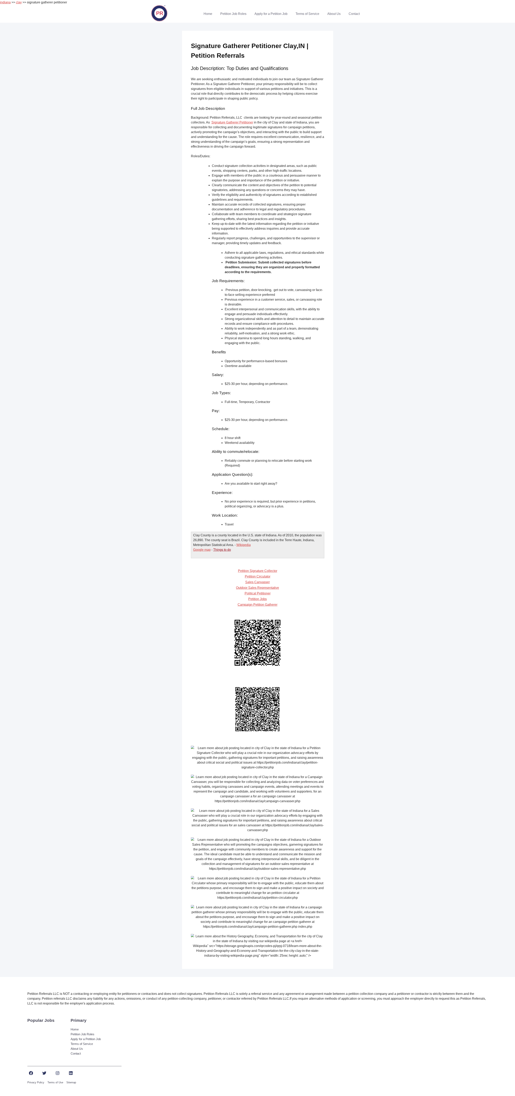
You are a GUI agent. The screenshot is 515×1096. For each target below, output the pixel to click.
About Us (334, 13)
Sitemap (71, 1082)
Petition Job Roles (233, 13)
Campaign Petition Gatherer (257, 604)
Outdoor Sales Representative (257, 587)
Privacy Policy (35, 1082)
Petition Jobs (257, 599)
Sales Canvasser (257, 582)
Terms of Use (55, 1082)
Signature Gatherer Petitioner (232, 122)
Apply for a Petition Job (270, 13)
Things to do (222, 549)
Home (208, 13)
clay (19, 2)
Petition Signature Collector (257, 571)
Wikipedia (243, 545)
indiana (5, 2)
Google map (202, 549)
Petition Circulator (257, 576)
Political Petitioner (258, 593)
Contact (354, 13)
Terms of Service (307, 13)
